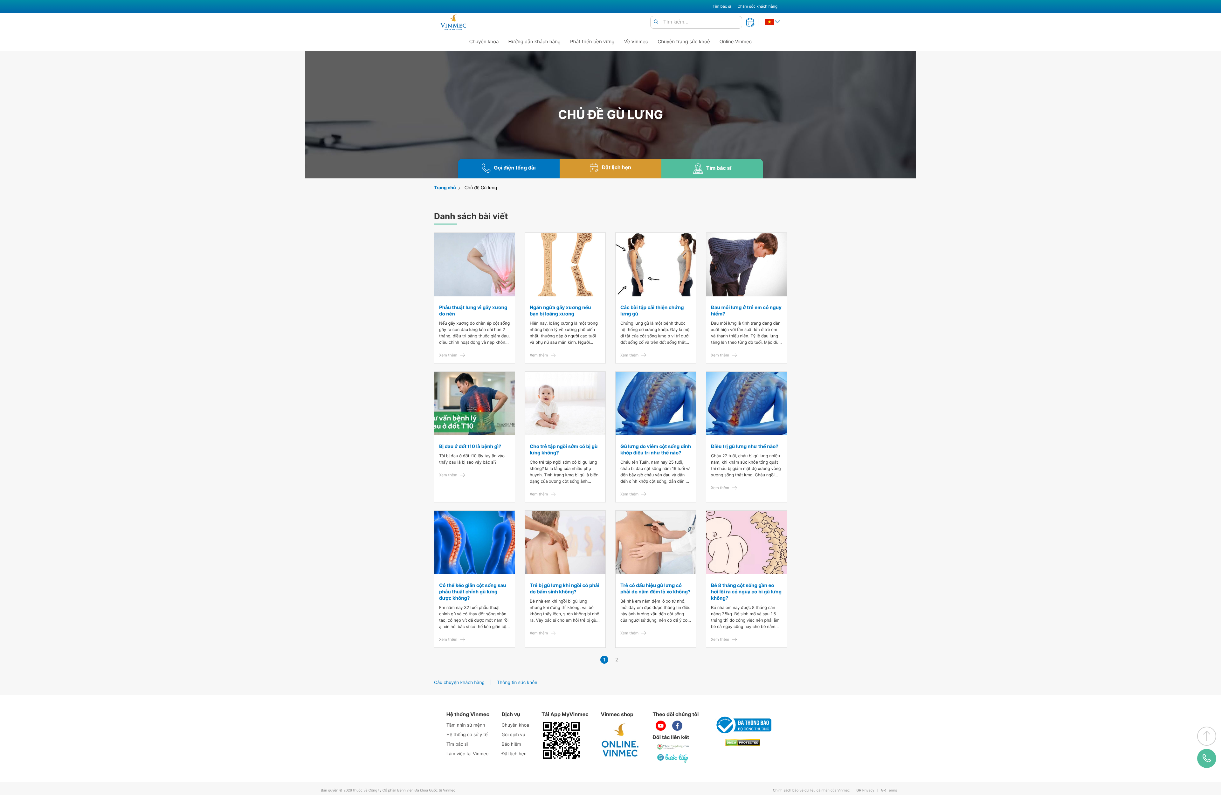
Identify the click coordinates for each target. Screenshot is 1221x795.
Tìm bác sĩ (722, 6)
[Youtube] (661, 726)
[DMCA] (742, 742)
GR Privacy (865, 790)
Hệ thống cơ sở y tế (467, 734)
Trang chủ (445, 187)
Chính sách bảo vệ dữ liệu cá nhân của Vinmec (811, 790)
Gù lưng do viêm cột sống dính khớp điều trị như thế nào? (655, 449)
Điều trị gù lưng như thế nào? (744, 446)
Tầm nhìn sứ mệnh (465, 725)
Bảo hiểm (511, 744)
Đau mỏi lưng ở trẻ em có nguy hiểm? (746, 310)
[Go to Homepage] (453, 22)
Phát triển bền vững (592, 41)
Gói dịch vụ (513, 734)
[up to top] (1206, 736)
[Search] (656, 22)
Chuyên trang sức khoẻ (684, 41)
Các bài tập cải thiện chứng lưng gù (652, 310)
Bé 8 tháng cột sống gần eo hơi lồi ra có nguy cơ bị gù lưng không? (746, 591)
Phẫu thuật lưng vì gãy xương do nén (473, 310)
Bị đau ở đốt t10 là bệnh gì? (470, 446)
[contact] (1206, 758)
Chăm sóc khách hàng (757, 6)
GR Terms (889, 790)
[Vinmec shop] (620, 740)
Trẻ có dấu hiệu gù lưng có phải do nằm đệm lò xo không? (655, 588)
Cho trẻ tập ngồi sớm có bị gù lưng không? (563, 449)
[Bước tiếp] (673, 758)
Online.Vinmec (736, 41)
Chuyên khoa (484, 41)
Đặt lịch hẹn (514, 754)
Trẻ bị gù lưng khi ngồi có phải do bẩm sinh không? (564, 588)
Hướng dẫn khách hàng (534, 41)
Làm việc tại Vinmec (467, 754)
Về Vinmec (636, 41)
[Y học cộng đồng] (673, 746)
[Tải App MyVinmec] (561, 740)
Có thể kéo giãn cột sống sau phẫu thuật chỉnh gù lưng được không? (472, 591)
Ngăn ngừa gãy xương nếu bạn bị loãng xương (560, 310)
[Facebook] (677, 726)
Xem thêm (448, 355)
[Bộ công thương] (742, 725)
